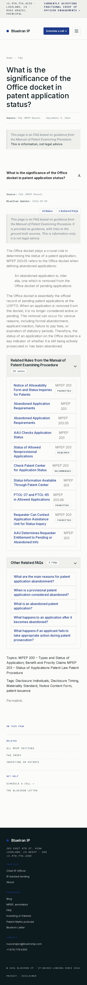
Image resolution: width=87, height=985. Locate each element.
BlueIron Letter (15, 927)
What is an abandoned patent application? (36, 606)
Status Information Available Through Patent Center (35, 482)
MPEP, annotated (17, 904)
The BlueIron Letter (22, 790)
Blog (9, 898)
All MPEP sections (20, 748)
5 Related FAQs (68, 211)
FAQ (20, 57)
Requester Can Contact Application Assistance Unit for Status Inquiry (31, 519)
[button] (43, 175)
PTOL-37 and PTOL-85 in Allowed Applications (32, 497)
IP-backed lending (17, 876)
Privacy (11, 976)
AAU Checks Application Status (32, 435)
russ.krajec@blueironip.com (24, 943)
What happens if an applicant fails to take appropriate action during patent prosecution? (42, 635)
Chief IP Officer (16, 870)
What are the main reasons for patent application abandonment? (42, 579)
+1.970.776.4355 (16, 949)
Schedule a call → (56, 30)
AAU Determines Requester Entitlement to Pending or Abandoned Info (35, 537)
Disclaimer (28, 976)
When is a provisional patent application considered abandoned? (41, 592)
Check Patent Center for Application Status (30, 467)
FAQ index (13, 755)
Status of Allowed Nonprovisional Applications (27, 451)
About (10, 882)
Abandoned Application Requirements (32, 406)
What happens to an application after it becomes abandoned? (43, 619)
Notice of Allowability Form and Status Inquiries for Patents (33, 389)
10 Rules (47, 211)
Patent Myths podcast (20, 921)
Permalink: (14, 701)
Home (9, 57)
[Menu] (76, 31)
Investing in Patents (22, 762)
